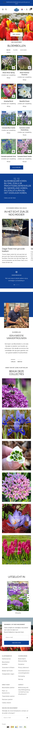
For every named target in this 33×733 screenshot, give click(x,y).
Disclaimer (21, 662)
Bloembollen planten (8, 686)
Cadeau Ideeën (6, 701)
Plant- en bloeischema (6, 690)
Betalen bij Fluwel (7, 669)
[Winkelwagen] (30, 8)
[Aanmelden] (27, 716)
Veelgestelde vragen (8, 672)
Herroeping (21, 674)
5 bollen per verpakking (8, 73)
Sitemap (20, 677)
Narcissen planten (7, 698)
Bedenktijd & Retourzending (22, 658)
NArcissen (23, 48)
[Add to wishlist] (14, 55)
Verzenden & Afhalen (8, 666)
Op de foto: (16, 27)
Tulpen (15, 48)
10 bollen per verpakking (8, 102)
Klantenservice (6, 657)
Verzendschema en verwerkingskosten (24, 670)
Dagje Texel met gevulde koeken (13, 248)
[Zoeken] (6, 8)
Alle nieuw (16, 165)
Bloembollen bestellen (6, 661)
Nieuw (8, 48)
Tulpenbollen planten (8, 694)
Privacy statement (23, 666)
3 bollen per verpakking (24, 102)
